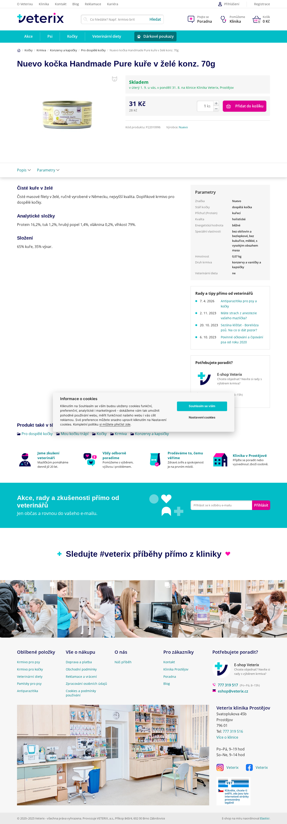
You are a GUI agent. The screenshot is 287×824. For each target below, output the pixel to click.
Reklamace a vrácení (81, 676)
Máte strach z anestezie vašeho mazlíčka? (239, 315)
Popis (22, 170)
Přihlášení (231, 4)
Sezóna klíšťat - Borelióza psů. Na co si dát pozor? (240, 327)
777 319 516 (233, 731)
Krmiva (41, 50)
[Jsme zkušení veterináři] (46, 459)
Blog (75, 4)
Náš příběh (123, 662)
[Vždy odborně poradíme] (111, 459)
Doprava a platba (79, 662)
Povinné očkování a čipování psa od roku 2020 (242, 339)
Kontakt (60, 4)
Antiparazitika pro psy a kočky (239, 303)
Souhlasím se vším (202, 406)
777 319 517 (228, 685)
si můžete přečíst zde (114, 424)
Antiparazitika (27, 691)
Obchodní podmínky (81, 669)
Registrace (262, 4)
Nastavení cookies (202, 417)
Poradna (169, 676)
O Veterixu (25, 4)
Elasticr (265, 818)
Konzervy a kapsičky (63, 50)
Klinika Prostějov (175, 669)
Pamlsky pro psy (29, 683)
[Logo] (40, 19)
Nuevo (183, 127)
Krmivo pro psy (28, 662)
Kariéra (112, 4)
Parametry (46, 170)
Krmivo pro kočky (30, 669)
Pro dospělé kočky (93, 50)
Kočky (29, 50)
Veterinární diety (29, 676)
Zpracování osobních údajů (86, 683)
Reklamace (93, 4)
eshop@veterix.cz (233, 691)
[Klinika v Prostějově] (241, 459)
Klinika (44, 4)
